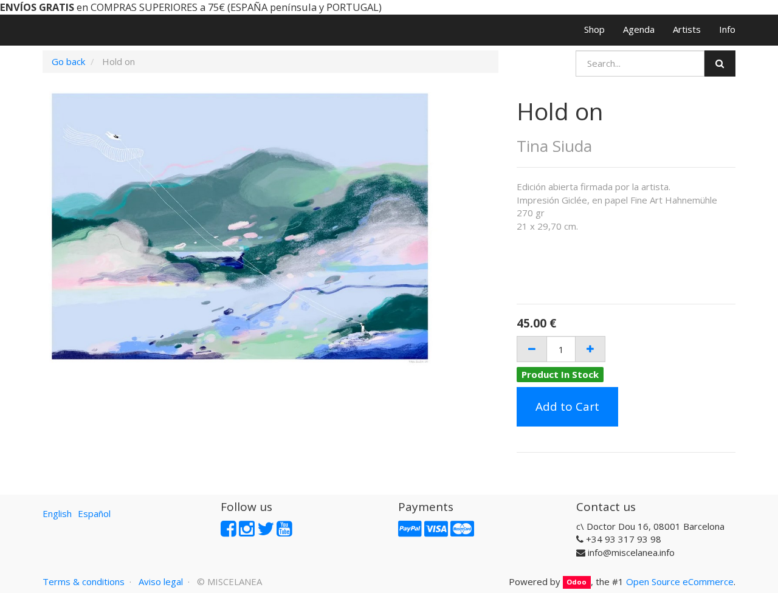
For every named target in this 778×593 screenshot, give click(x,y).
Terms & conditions (84, 581)
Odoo (576, 582)
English (57, 513)
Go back (68, 61)
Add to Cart (567, 406)
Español (94, 513)
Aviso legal (161, 581)
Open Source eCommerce (680, 581)
